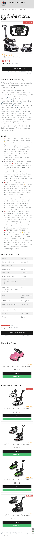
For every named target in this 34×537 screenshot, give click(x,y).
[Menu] (3, 6)
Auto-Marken (15, 9)
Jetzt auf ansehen (17, 68)
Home (2, 9)
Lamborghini (23, 9)
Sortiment (7, 9)
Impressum (4, 535)
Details (17, 373)
